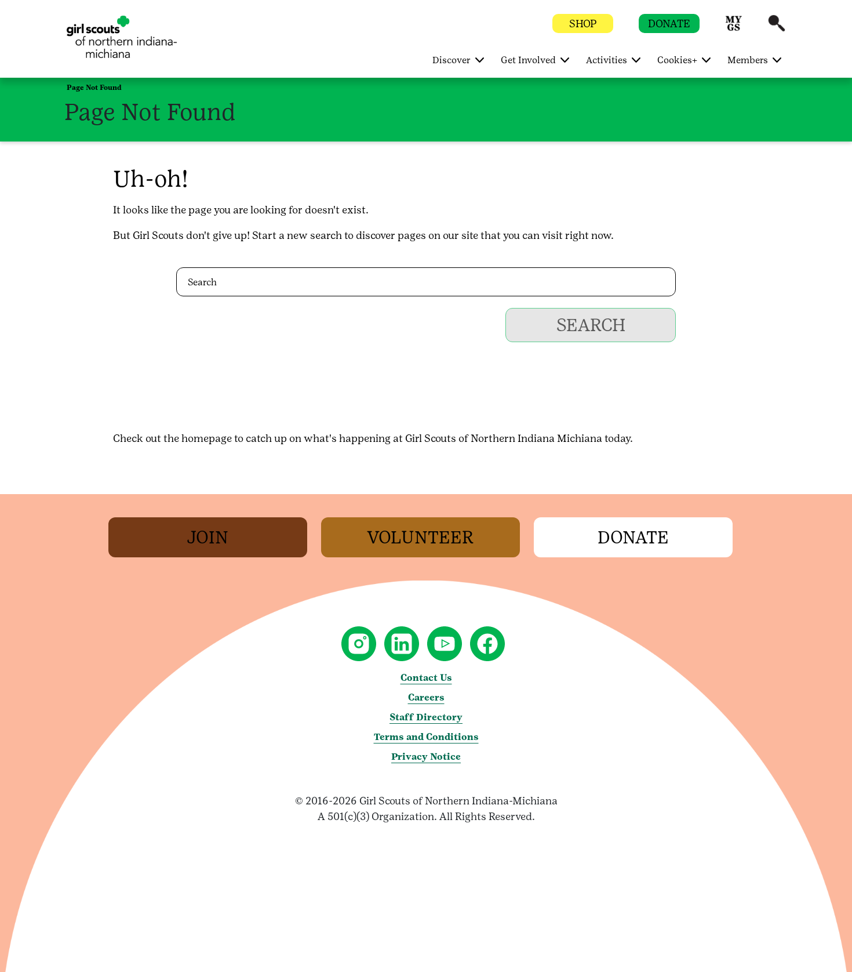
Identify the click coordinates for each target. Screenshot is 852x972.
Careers (426, 697)
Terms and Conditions (426, 736)
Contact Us (426, 677)
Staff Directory (426, 717)
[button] (733, 28)
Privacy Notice (426, 756)
